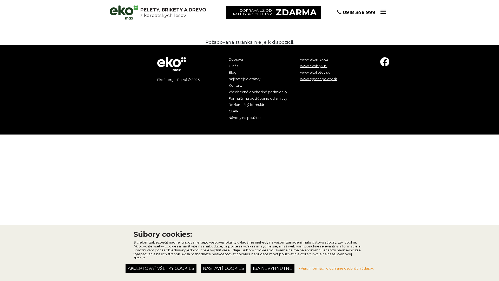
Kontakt (235, 85)
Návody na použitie (245, 118)
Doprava (236, 59)
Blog (233, 72)
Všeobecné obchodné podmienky (258, 92)
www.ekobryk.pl (313, 66)
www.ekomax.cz (314, 59)
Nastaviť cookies (223, 268)
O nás (233, 66)
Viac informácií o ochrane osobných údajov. (337, 268)
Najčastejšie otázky (244, 79)
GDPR (234, 111)
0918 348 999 (359, 12)
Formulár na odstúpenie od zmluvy (258, 98)
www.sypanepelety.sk (318, 79)
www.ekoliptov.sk (315, 72)
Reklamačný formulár (246, 105)
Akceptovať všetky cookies (161, 268)
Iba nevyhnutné (272, 268)
